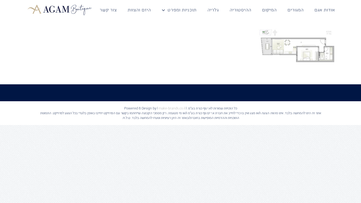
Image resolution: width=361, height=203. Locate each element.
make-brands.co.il (172, 108)
